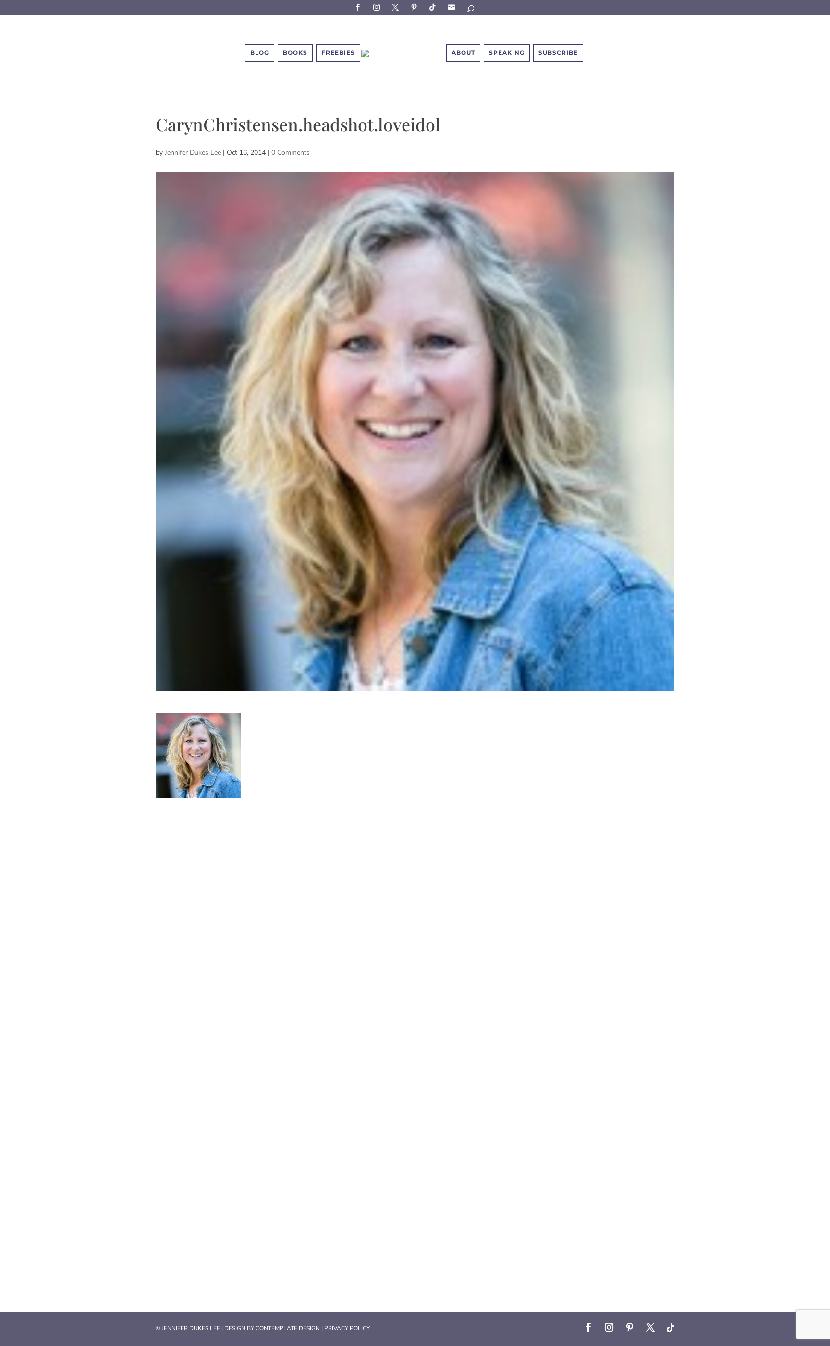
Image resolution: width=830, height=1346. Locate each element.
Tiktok (434, 7)
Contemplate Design (288, 1328)
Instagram (378, 7)
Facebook (359, 7)
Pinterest (415, 7)
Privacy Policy (347, 1328)
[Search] (471, 10)
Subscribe (453, 7)
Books (295, 52)
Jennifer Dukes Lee (193, 152)
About (463, 52)
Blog (259, 52)
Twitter (397, 7)
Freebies (338, 52)
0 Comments (290, 152)
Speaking (507, 52)
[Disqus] (415, 918)
